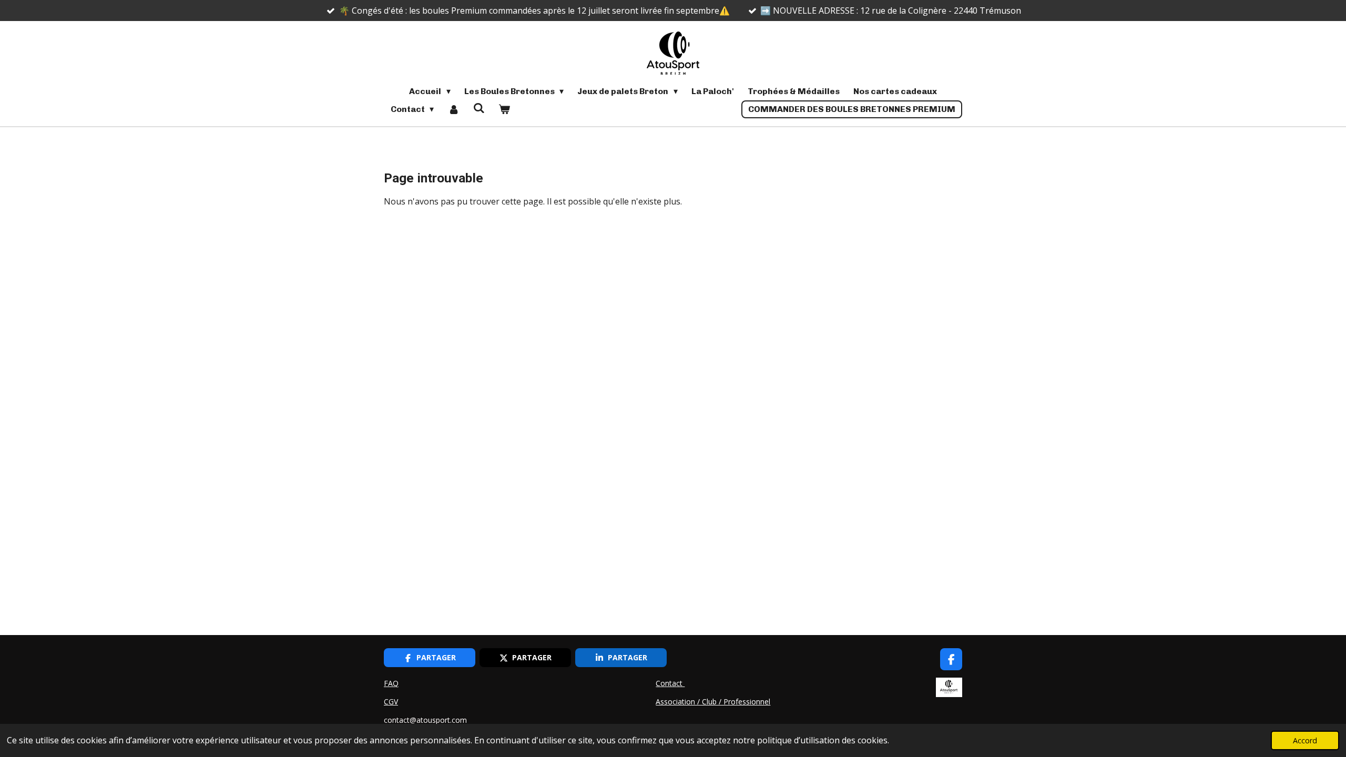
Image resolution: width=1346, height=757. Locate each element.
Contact (670, 683)
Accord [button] (1305, 740)
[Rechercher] (479, 108)
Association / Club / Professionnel (713, 702)
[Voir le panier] (504, 109)
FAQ (391, 683)
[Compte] (453, 109)
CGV (391, 702)
